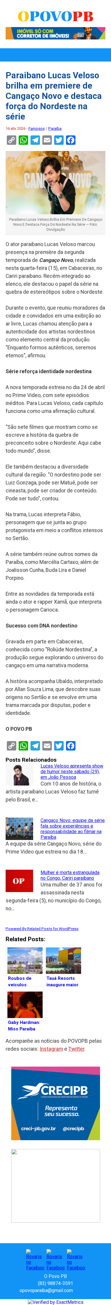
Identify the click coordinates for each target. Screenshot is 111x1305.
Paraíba (55, 128)
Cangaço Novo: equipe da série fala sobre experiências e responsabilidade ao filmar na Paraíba (73, 829)
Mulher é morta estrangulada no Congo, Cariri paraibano (70, 875)
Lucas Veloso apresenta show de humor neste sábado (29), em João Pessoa (72, 771)
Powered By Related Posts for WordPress (42, 929)
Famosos (36, 128)
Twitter (76, 1049)
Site (87, 1290)
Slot (78, 1290)
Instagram (51, 1049)
